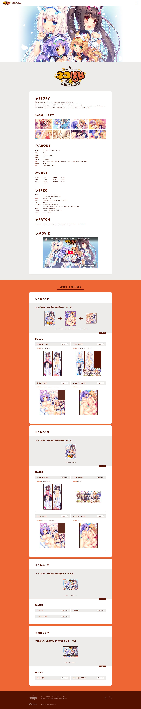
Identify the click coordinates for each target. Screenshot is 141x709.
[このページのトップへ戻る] (110, 697)
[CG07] (79, 134)
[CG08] (97, 134)
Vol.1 (42, 696)
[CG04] (97, 124)
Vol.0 (46, 696)
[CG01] (43, 124)
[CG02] (61, 124)
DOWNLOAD (81, 224)
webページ (64, 344)
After (64, 696)
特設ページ (100, 344)
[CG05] (43, 134)
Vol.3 (53, 696)
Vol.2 (49, 696)
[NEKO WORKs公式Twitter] (105, 697)
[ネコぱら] (6, 3)
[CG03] (79, 124)
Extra (57, 696)
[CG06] (61, 134)
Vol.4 (60, 696)
